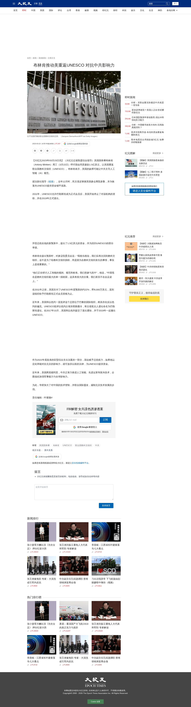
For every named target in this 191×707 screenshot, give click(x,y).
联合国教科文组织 (83, 445)
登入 (175, 3)
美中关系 (48, 450)
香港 (78, 10)
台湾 (69, 10)
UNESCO (67, 445)
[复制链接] (53, 150)
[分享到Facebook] (35, 151)
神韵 (160, 10)
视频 (95, 10)
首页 (15, 10)
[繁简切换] (72, 151)
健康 (87, 10)
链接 (51, 181)
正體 (36, 3)
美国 (42, 10)
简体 (40, 3)
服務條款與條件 (95, 432)
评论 (60, 10)
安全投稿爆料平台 (80, 463)
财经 (115, 10)
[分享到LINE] (41, 151)
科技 (124, 10)
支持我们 (144, 299)
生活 (151, 10)
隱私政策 (105, 432)
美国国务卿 (44, 445)
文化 (142, 10)
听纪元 (105, 10)
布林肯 (56, 445)
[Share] (28, 552)
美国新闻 (42, 58)
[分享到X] (47, 151)
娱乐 (133, 10)
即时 (24, 10)
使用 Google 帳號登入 (87, 427)
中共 (97, 445)
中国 (33, 10)
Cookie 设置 (95, 702)
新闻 (35, 58)
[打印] (59, 151)
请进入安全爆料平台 (144, 190)
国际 (51, 10)
